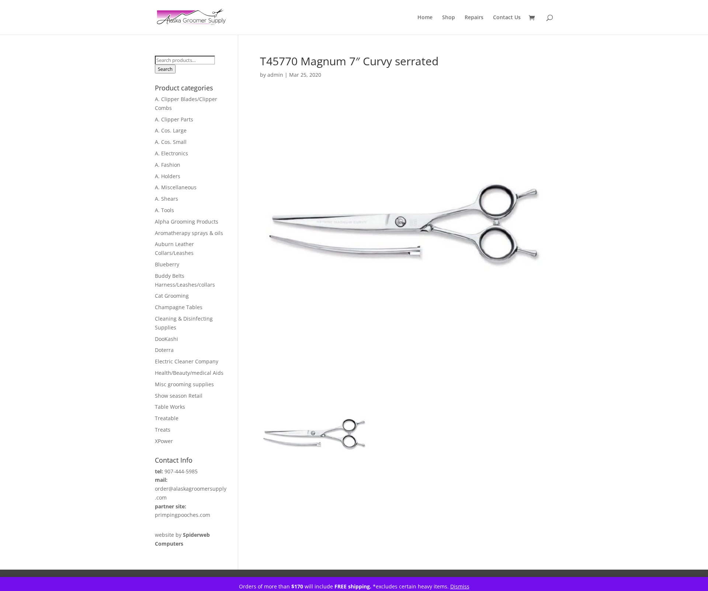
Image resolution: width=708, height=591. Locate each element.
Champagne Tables (178, 307)
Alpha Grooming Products (186, 221)
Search (165, 69)
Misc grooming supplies (184, 384)
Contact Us (507, 18)
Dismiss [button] (459, 586)
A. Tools (164, 210)
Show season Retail (178, 395)
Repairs (474, 18)
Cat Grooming (172, 295)
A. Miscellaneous (176, 187)
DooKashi (166, 338)
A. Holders (167, 176)
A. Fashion (167, 164)
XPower (164, 441)
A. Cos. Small (171, 141)
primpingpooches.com (182, 514)
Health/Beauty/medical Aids (189, 372)
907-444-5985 (181, 471)
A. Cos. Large (171, 130)
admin (275, 74)
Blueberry (167, 264)
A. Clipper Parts (174, 119)
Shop (448, 18)
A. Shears (166, 198)
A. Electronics (171, 153)
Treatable (166, 418)
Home (425, 18)
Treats (162, 429)
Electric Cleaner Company (186, 361)
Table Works (170, 406)
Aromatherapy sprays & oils (189, 232)
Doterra (164, 349)
